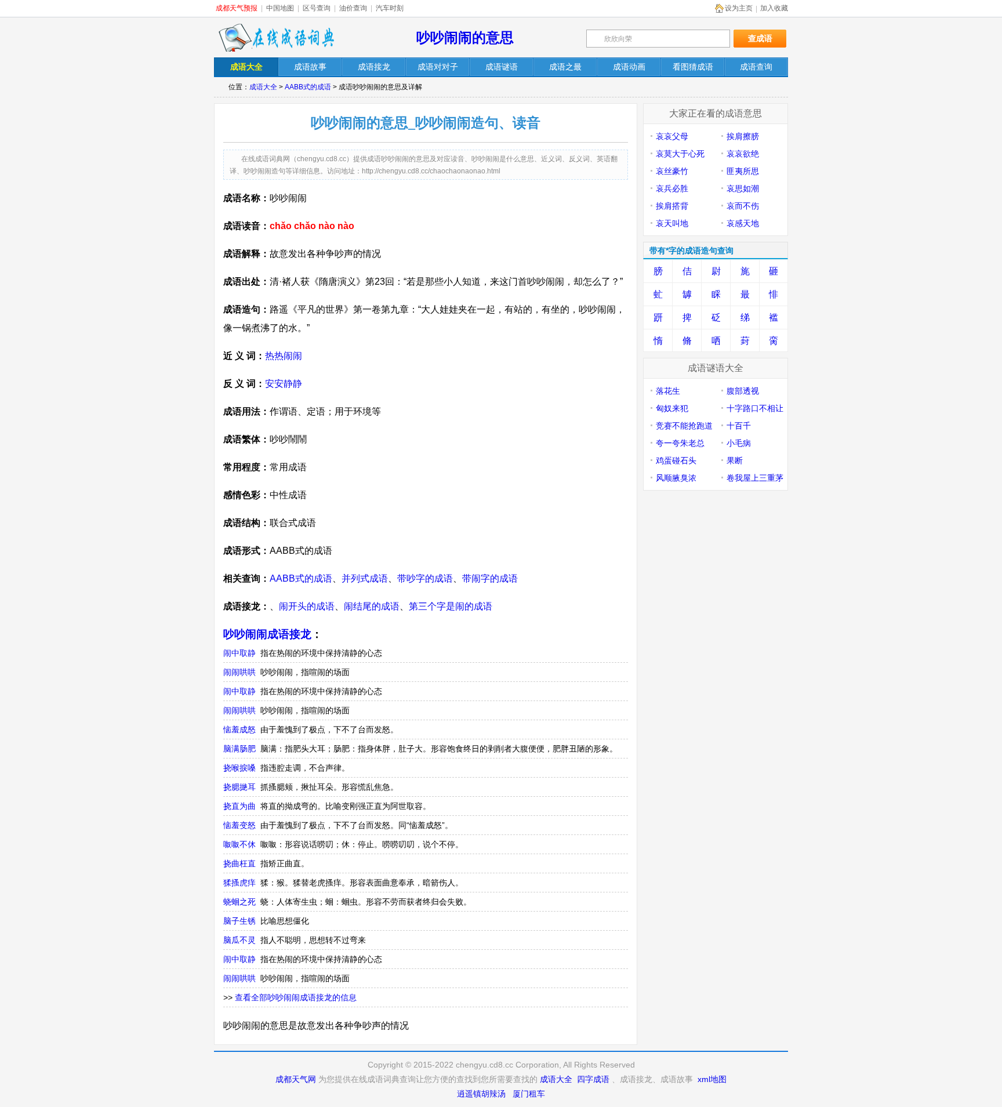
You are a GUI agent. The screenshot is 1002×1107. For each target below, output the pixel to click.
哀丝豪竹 (672, 171)
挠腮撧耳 (239, 787)
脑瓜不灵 (239, 940)
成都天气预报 (236, 8)
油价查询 (353, 8)
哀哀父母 (672, 136)
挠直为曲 (239, 806)
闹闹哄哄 (239, 672)
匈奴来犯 (672, 408)
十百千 (739, 425)
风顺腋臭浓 (676, 477)
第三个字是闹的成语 (450, 606)
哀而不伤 (743, 205)
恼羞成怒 (239, 729)
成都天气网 (295, 1079)
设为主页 (739, 8)
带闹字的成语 (490, 578)
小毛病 (739, 443)
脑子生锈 (239, 920)
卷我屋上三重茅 (755, 477)
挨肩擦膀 (743, 136)
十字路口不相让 (755, 408)
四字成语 (593, 1079)
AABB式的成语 (308, 87)
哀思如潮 (743, 188)
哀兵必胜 (672, 188)
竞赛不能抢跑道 (684, 425)
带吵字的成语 (425, 578)
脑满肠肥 (239, 748)
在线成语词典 (276, 38)
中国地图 (280, 8)
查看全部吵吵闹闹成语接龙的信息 (296, 997)
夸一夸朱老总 (680, 443)
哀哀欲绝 (743, 153)
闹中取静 (239, 653)
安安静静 (283, 384)
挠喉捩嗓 (239, 767)
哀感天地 (743, 223)
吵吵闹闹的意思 (465, 37)
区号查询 (317, 8)
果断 (735, 460)
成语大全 (263, 87)
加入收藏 (774, 8)
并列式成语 (365, 578)
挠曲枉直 (239, 863)
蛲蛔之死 (239, 901)
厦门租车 (529, 1093)
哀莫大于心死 (680, 153)
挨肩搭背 (672, 205)
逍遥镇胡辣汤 (481, 1093)
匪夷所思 (743, 171)
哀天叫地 (672, 223)
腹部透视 (743, 390)
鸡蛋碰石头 (676, 460)
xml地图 (712, 1079)
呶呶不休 (239, 844)
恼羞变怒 (239, 825)
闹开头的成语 (307, 606)
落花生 (668, 390)
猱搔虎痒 (239, 882)
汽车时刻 (390, 8)
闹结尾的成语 (372, 606)
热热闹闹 (283, 356)
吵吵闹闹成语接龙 (267, 634)
